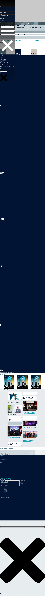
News (1, 57)
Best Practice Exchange (3, 60)
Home (2, 594)
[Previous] (1, 382)
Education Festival (2, 63)
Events (25, 594)
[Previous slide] (1, 452)
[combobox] (3, 72)
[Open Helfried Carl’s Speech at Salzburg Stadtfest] (21, 424)
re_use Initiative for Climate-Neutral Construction (7, 19)
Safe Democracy (2, 20)
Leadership (1, 8)
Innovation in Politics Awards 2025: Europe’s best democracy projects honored (29, 398)
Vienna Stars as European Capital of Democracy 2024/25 (13, 444)
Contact (1, 22)
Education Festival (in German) (4, 485)
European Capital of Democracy (4, 17)
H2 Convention (2, 18)
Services (1, 11)
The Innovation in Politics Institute (4, 481)
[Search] (0, 83)
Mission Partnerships (3, 12)
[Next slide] (44, 452)
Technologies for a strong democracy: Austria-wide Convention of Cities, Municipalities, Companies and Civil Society (29, 440)
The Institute (2, 55)
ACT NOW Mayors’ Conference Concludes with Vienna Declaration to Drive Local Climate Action (14, 438)
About (1, 6)
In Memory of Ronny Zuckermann (12, 414)
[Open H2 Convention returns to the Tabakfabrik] (36, 394)
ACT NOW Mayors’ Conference (4, 15)
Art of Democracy (2, 16)
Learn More (9, 387)
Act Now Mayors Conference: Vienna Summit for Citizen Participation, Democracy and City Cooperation (14, 419)
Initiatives (1, 14)
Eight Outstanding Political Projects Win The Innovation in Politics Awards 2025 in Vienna (29, 413)
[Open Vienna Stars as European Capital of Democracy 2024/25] (21, 445)
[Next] (44, 382)
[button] (7, 38)
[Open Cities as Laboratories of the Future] (36, 419)
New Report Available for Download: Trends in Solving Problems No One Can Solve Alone (14, 402)
